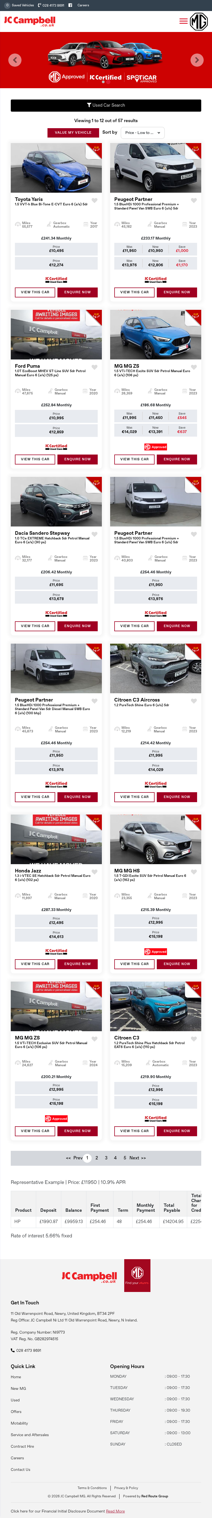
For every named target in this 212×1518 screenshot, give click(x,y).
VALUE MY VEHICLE (73, 133)
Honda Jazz (53, 875)
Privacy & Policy (126, 1488)
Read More (115, 1511)
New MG (18, 1389)
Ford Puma (50, 370)
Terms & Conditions (92, 1488)
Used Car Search (108, 105)
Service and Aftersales (30, 1435)
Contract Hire (22, 1447)
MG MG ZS (152, 370)
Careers (83, 5)
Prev (77, 1158)
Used (15, 1400)
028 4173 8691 (53, 5)
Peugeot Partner (146, 203)
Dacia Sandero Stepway (52, 537)
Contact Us (20, 1470)
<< (68, 1158)
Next (134, 1158)
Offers (16, 1412)
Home (16, 1377)
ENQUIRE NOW (77, 292)
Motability (19, 1423)
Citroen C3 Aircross (141, 702)
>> (143, 1158)
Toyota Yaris (51, 201)
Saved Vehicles (23, 5)
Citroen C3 (149, 1042)
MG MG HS (150, 875)
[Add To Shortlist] (94, 206)
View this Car (35, 292)
